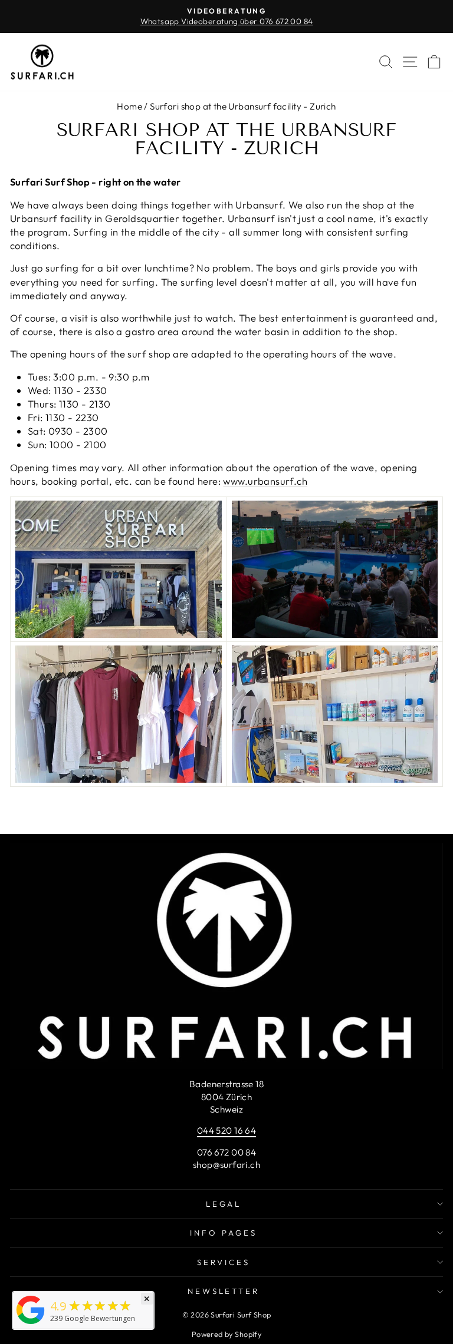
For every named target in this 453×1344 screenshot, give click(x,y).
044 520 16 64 (226, 1130)
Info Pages (223, 1232)
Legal (224, 1204)
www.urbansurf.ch (265, 481)
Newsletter (224, 1291)
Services (223, 1262)
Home (129, 106)
